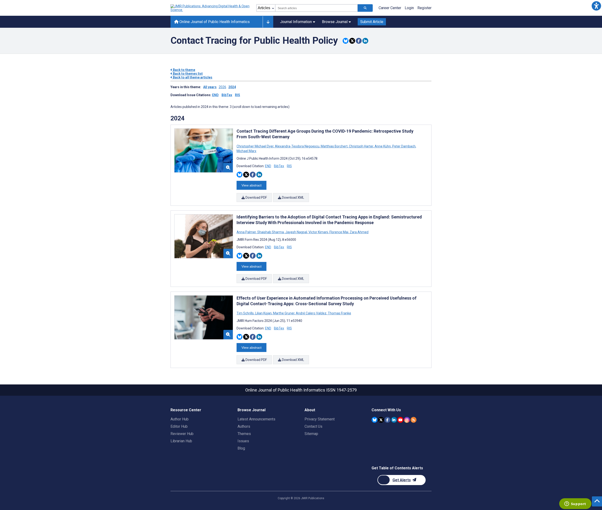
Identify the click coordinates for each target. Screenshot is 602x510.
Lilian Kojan (263, 313)
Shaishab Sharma (271, 232)
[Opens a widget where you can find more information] (575, 504)
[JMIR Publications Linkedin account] (394, 420)
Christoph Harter (361, 146)
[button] (596, 5)
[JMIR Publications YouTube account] (400, 420)
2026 (222, 87)
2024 (232, 87)
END (215, 95)
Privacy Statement (320, 419)
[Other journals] (268, 22)
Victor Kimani (318, 232)
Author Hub (179, 419)
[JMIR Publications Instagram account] (407, 420)
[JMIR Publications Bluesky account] (374, 420)
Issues (243, 441)
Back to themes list (187, 73)
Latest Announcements (256, 419)
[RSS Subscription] (413, 420)
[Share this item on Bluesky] (346, 41)
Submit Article (371, 22)
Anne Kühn (383, 146)
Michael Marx (246, 151)
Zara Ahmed (358, 232)
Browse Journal (335, 22)
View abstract (251, 185)
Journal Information (296, 22)
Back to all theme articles (192, 77)
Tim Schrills (245, 313)
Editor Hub (179, 426)
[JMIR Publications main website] (210, 8)
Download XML (292, 197)
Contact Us (313, 426)
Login (409, 8)
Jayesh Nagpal (296, 232)
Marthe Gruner (283, 313)
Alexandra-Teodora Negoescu (297, 146)
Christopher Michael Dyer (255, 146)
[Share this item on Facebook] (359, 41)
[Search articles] (365, 8)
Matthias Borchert (334, 146)
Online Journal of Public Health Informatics (214, 22)
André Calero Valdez (311, 313)
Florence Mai (339, 232)
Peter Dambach (404, 146)
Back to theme (183, 70)
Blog (241, 448)
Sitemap (311, 433)
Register (424, 8)
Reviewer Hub (182, 433)
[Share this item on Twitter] (352, 41)
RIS (237, 95)
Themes (244, 433)
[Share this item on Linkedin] (365, 41)
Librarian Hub (181, 441)
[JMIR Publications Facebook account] (387, 420)
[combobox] (316, 8)
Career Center (390, 8)
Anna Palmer (247, 232)
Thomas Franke (339, 313)
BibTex (227, 95)
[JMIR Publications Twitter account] (381, 420)
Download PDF (256, 197)
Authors (244, 426)
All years (210, 87)
